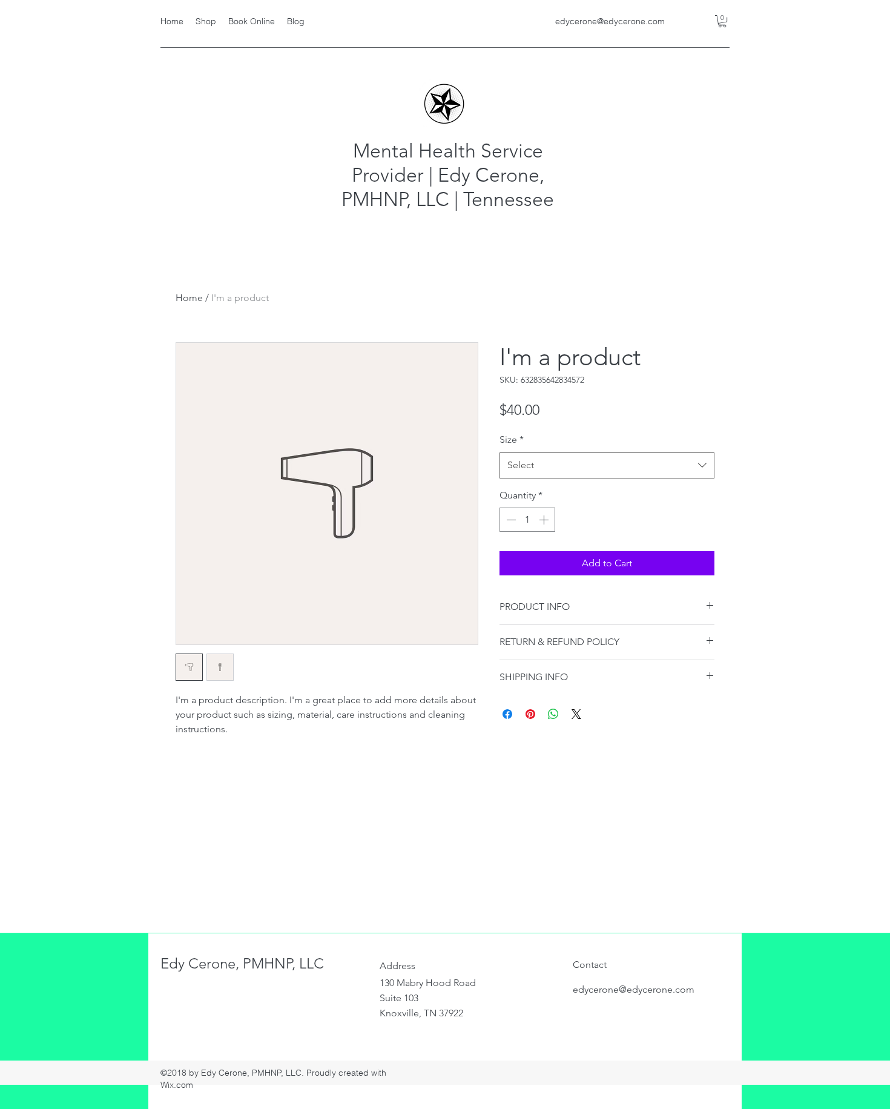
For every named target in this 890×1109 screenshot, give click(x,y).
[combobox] (606, 465)
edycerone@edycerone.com (610, 21)
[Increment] (544, 519)
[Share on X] (576, 714)
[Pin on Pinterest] (530, 714)
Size (511, 439)
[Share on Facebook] (507, 714)
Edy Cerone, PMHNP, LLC (242, 963)
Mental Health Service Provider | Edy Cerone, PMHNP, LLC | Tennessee (447, 175)
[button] (722, 21)
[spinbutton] (527, 519)
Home (189, 297)
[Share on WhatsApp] (553, 714)
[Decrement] (509, 519)
